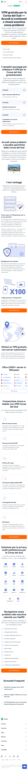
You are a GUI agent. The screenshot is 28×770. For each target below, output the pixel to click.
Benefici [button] (3, 736)
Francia (18, 377)
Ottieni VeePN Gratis (14, 42)
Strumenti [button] (4, 741)
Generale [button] (3, 728)
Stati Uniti (18, 386)
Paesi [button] (2, 745)
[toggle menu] (26, 2)
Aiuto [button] (2, 732)
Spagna (5, 386)
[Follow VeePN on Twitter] (6, 756)
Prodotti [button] (3, 724)
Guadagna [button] (4, 749)
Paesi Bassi (19, 383)
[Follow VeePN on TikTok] (10, 756)
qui (16, 97)
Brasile (18, 374)
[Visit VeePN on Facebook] (2, 756)
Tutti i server (14, 391)
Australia (5, 374)
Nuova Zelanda (7, 383)
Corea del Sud (6, 377)
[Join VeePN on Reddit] (14, 756)
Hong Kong (6, 380)
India (17, 380)
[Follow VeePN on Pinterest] (18, 756)
